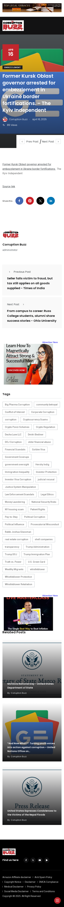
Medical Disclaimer (14, 886)
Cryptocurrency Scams (35, 419)
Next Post (48, 141)
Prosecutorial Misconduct (45, 524)
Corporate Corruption (42, 412)
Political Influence (14, 524)
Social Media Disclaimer (16, 891)
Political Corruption (34, 517)
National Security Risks (44, 502)
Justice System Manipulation (20, 487)
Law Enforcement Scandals (19, 494)
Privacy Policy (34, 886)
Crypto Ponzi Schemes (17, 427)
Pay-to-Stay (11, 517)
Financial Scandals (15, 449)
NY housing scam (14, 509)
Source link (8, 186)
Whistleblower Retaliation (18, 584)
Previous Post (22, 272)
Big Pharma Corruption (17, 404)
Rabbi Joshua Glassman (18, 532)
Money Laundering (15, 502)
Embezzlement (12, 67)
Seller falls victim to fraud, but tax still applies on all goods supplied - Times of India (30, 283)
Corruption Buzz (14, 244)
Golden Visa (38, 449)
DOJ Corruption (13, 442)
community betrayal (47, 404)
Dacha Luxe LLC (13, 434)
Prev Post (32, 141)
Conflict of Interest (15, 412)
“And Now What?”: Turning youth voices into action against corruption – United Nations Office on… (31, 747)
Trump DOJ (11, 554)
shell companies (44, 539)
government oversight (17, 464)
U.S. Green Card (36, 562)
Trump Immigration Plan (37, 554)
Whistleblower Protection (18, 577)
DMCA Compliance (48, 882)
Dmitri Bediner (35, 434)
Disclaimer (30, 882)
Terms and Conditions (43, 891)
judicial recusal (46, 479)
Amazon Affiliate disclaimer (16, 877)
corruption (10, 419)
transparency (12, 547)
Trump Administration (37, 547)
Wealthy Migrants (14, 569)
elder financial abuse (39, 442)
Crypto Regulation (45, 427)
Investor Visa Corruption (18, 479)
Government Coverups (17, 457)
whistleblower (37, 569)
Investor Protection (46, 472)
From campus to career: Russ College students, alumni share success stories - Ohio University (31, 316)
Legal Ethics (47, 494)
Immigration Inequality (17, 472)
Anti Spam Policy (43, 877)
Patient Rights (37, 509)
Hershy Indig (42, 464)
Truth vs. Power (13, 562)
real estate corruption (16, 539)
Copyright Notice (12, 882)
